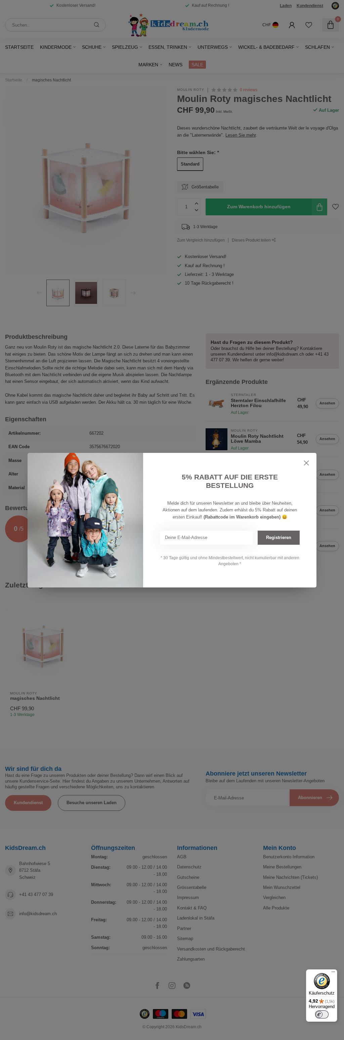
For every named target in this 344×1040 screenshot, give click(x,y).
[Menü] (333, 973)
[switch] (322, 1014)
